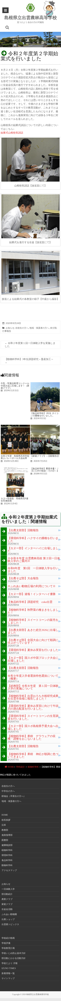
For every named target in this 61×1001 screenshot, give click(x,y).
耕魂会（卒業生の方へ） (14, 796)
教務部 (5, 830)
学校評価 (6, 943)
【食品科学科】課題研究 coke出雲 (30, 602)
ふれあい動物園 (9, 914)
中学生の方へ (8, 791)
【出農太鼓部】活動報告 (23, 530)
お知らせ (10, 327)
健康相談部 (7, 845)
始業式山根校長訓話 (12, 132)
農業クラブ (7, 899)
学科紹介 (20, 767)
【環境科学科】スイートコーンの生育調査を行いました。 (33, 717)
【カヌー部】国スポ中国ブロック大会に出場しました (33, 659)
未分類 (53, 327)
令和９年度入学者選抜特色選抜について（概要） (33, 677)
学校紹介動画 (8, 938)
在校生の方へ (21, 327)
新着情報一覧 (8, 973)
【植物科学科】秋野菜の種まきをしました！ (33, 611)
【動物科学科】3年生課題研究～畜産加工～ (29, 361)
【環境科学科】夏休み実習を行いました (33, 650)
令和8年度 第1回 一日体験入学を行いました (33, 569)
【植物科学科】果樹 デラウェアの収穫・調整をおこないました (32, 737)
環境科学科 (7, 855)
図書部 (5, 840)
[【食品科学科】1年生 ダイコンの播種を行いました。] (45, 383)
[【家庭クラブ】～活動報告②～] (45, 426)
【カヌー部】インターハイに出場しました (33, 549)
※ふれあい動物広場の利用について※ (32, 586)
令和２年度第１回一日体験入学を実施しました (30, 345)
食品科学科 (7, 860)
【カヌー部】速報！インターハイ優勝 (32, 594)
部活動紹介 (7, 894)
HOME (11, 767)
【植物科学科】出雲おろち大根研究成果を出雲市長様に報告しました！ (33, 697)
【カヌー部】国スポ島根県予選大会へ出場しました (33, 727)
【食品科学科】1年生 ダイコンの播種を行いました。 (44, 414)
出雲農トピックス (10, 924)
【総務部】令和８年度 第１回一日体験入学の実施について (33, 687)
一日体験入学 (8, 889)
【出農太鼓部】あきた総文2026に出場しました (33, 631)
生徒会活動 (7, 909)
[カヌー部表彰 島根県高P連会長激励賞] (15, 469)
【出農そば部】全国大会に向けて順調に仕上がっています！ (33, 641)
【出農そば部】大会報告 (23, 578)
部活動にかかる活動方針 (14, 958)
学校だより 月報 (10, 963)
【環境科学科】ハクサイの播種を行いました (33, 539)
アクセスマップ (9, 870)
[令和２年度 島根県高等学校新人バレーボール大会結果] (15, 426)
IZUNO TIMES (9, 968)
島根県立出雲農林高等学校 (30, 17)
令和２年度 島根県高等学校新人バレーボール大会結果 (15, 457)
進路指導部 (7, 835)
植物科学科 (33, 767)
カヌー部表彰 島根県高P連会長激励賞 (14, 499)
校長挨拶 (6, 820)
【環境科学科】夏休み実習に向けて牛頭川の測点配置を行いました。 (33, 707)
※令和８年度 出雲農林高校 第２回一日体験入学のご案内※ (34, 560)
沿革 (4, 825)
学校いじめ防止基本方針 (14, 953)
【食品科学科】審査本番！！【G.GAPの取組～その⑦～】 (44, 469)
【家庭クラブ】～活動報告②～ (44, 457)
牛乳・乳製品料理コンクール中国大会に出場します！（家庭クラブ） (15, 385)
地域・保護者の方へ (39, 327)
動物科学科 (7, 865)
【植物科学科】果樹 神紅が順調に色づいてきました (33, 755)
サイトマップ (8, 978)
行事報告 (6, 331)
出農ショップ (8, 919)
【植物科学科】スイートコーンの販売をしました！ (33, 621)
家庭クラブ (7, 904)
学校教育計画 (8, 948)
